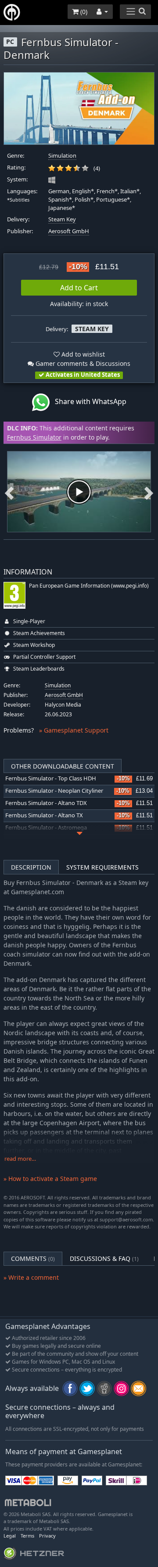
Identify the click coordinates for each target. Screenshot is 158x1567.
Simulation (62, 155)
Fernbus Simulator (34, 437)
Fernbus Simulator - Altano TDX (46, 803)
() (83, 11)
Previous (9, 492)
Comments (33, 1258)
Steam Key (62, 219)
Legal (10, 1535)
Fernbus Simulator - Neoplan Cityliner (54, 790)
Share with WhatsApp (88, 402)
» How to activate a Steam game (50, 1178)
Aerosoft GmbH (68, 231)
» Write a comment (31, 1277)
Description (31, 867)
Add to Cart (79, 287)
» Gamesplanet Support (73, 730)
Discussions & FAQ (104, 1258)
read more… (20, 1159)
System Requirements (102, 867)
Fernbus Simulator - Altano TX (44, 815)
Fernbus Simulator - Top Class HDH (50, 778)
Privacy (47, 1535)
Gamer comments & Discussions (82, 363)
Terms (27, 1535)
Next (148, 492)
